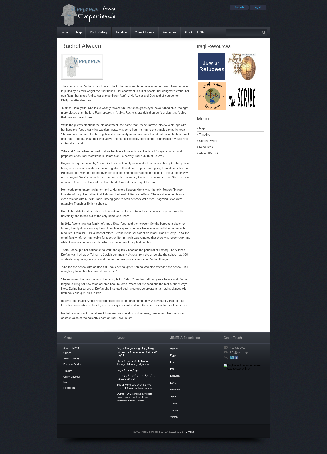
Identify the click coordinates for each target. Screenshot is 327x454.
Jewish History (71, 358)
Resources (169, 32)
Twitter (232, 357)
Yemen (174, 417)
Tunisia (174, 403)
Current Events (144, 32)
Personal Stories (72, 364)
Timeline (121, 32)
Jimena (190, 431)
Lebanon (175, 375)
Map (79, 32)
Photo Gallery (98, 32)
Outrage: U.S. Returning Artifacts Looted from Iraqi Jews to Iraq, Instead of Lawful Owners (134, 397)
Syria (173, 396)
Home (64, 32)
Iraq (172, 369)
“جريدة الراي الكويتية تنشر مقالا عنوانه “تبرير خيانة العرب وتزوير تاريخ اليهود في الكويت (137, 351)
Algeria (174, 348)
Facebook (236, 357)
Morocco (175, 389)
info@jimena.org (239, 352)
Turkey (174, 410)
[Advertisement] (212, 79)
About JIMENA (194, 32)
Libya (173, 382)
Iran (172, 362)
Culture (67, 353)
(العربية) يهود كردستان (128, 370)
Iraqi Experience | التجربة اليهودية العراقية (90, 14)
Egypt (173, 355)
